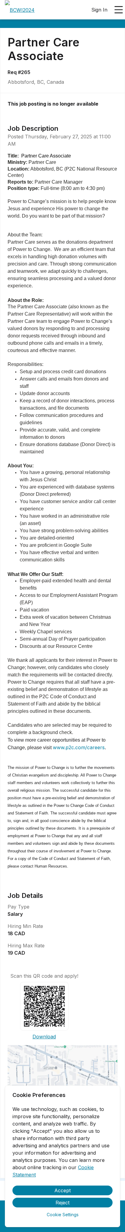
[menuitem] (20, 10)
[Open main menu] (118, 9)
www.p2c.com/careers (79, 747)
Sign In (99, 10)
